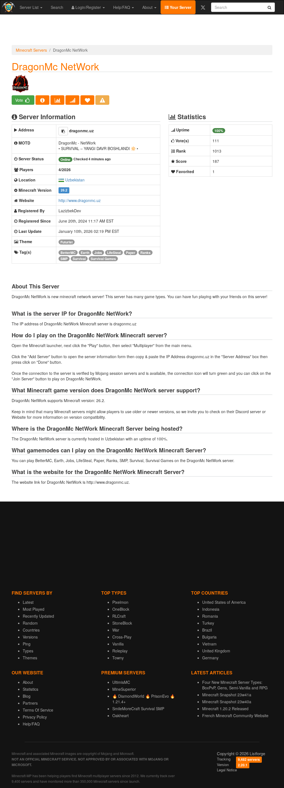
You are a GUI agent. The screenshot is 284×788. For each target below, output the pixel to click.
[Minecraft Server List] (8, 7)
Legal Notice (227, 769)
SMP (64, 258)
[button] (63, 131)
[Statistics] (57, 100)
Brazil (207, 630)
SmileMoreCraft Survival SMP (138, 708)
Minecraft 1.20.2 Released (225, 708)
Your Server (180, 7)
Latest (28, 602)
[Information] (42, 100)
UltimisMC (121, 682)
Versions (30, 637)
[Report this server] (102, 100)
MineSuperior (124, 689)
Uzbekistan (75, 180)
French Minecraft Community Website (235, 715)
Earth (85, 252)
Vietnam (209, 644)
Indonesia (210, 609)
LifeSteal (114, 252)
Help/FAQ (122, 7)
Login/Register (88, 7)
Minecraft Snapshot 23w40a (226, 701)
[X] (203, 7)
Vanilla (118, 644)
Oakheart (120, 715)
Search (57, 7)
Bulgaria (209, 637)
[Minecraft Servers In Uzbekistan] (61, 180)
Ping (27, 644)
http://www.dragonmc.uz (80, 200)
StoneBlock (122, 623)
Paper (130, 252)
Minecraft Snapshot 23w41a (226, 694)
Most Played (33, 609)
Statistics (30, 689)
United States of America (224, 602)
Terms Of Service (38, 710)
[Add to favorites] (87, 100)
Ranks (145, 252)
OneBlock (120, 609)
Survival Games (103, 258)
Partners (30, 703)
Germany (210, 657)
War (115, 630)
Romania (210, 616)
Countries (31, 630)
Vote (19, 100)
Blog (27, 696)
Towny (118, 657)
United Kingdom (216, 651)
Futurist (66, 242)
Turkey (208, 623)
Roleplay (120, 651)
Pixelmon (120, 602)
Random (30, 623)
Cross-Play (121, 637)
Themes (30, 657)
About (148, 7)
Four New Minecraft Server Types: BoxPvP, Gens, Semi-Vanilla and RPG (235, 684)
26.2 (64, 190)
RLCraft (119, 616)
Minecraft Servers (31, 50)
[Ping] (72, 100)
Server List (30, 7)
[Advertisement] (142, 31)
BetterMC (68, 252)
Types (28, 651)
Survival (79, 258)
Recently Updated (38, 616)
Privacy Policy (35, 717)
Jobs (98, 252)
